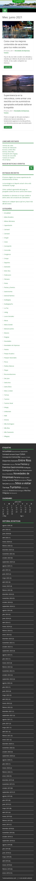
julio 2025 (5, 570)
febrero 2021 (6, 736)
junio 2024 (5, 618)
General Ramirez (9, 296)
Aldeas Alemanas (9, 221)
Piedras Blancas (9, 366)
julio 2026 (5, 529)
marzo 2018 (6, 865)
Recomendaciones (10, 374)
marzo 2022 (6, 703)
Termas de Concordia (9, 156)
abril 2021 (5, 731)
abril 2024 (5, 622)
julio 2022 (5, 687)
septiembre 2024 (7, 606)
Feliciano (7, 279)
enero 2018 (6, 873)
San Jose (7, 378)
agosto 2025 (6, 566)
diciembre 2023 (7, 639)
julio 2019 (5, 800)
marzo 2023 (6, 663)
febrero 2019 (6, 820)
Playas (6, 370)
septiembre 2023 (7, 651)
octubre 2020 (6, 752)
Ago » (22, 516)
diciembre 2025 (7, 550)
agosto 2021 (6, 719)
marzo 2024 (6, 626)
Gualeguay (7, 300)
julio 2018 (5, 849)
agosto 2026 (6, 525)
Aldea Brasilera (8, 217)
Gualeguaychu (8, 304)
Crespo (6, 258)
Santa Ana (7, 382)
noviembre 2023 (7, 643)
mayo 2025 (5, 578)
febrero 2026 (6, 546)
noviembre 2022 (7, 671)
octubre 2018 (6, 837)
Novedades (7, 341)
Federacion (7, 275)
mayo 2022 (5, 695)
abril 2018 (5, 861)
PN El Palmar (6, 160)
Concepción (7, 246)
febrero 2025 (6, 590)
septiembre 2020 (7, 756)
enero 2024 (6, 634)
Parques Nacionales (10, 358)
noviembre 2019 (7, 784)
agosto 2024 (6, 610)
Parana (6, 349)
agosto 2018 (6, 845)
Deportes (7, 262)
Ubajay (6, 407)
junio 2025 (5, 574)
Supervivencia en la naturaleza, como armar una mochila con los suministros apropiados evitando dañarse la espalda (18, 101)
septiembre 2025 (7, 562)
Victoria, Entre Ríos (8, 152)
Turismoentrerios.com (9, 878)
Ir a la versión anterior (25, 878)
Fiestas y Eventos (9, 287)
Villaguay (7, 436)
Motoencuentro (9, 329)
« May (4, 516)
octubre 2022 (6, 675)
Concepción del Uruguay (9, 154)
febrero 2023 (6, 667)
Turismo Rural (8, 403)
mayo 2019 (5, 808)
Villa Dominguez (9, 424)
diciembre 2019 (7, 780)
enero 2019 (6, 824)
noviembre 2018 (7, 832)
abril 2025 (5, 582)
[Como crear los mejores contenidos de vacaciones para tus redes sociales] (18, 29)
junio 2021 (5, 723)
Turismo (6, 53)
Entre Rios (7, 271)
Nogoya (6, 337)
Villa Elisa (7, 428)
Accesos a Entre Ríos (8, 150)
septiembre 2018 (7, 841)
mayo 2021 (5, 727)
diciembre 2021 (7, 711)
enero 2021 (6, 740)
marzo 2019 (6, 816)
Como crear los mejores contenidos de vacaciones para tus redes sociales (16, 44)
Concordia (7, 250)
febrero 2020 (6, 772)
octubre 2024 (6, 602)
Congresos (7, 254)
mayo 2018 (5, 857)
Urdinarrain (7, 411)
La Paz (6, 308)
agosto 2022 (6, 683)
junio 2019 (5, 804)
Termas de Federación (9, 148)
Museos (6, 333)
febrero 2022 (6, 707)
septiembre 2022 (7, 679)
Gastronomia (8, 291)
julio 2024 (5, 614)
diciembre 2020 (7, 744)
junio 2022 (5, 691)
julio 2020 (5, 764)
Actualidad (7, 213)
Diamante (7, 267)
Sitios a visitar (8, 391)
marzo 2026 (6, 542)
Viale (5, 416)
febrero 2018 (6, 869)
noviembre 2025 (7, 554)
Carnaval (7, 229)
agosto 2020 (6, 760)
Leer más (8, 67)
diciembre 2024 (7, 594)
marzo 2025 (6, 586)
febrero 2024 (6, 630)
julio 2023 (5, 659)
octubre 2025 (6, 558)
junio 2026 (5, 533)
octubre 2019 (6, 788)
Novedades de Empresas (22, 51)
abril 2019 (5, 812)
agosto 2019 (6, 796)
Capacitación (8, 225)
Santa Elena (7, 387)
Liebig (6, 312)
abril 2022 (5, 699)
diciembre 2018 (7, 828)
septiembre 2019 (7, 792)
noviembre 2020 (7, 748)
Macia (6, 320)
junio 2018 (5, 853)
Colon (6, 242)
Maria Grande (8, 325)
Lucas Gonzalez (9, 316)
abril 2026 (5, 538)
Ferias (6, 283)
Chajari (6, 238)
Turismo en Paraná (8, 158)
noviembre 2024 (7, 598)
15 (7, 510)
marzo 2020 (6, 768)
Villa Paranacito (9, 432)
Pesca (6, 362)
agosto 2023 (6, 655)
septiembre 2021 (7, 715)
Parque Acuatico (9, 353)
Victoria (6, 420)
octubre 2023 (6, 647)
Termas (6, 395)
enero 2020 (6, 776)
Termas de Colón (7, 146)
